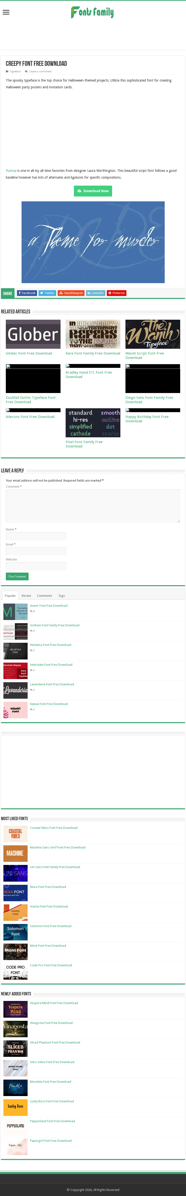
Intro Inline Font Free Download (52, 1062)
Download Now (96, 191)
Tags (61, 596)
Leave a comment (41, 71)
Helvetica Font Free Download (50, 645)
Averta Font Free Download (49, 906)
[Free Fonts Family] (93, 11)
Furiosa (11, 171)
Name (11, 529)
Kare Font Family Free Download (93, 353)
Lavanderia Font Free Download (52, 684)
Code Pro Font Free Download (51, 965)
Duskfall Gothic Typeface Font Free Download (31, 399)
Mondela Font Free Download (50, 1081)
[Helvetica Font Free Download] (15, 651)
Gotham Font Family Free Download (54, 625)
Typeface (15, 71)
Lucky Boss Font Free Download (52, 1101)
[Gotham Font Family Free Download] (15, 631)
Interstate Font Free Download (51, 664)
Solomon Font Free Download (50, 926)
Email (11, 544)
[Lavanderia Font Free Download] (15, 690)
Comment (14, 486)
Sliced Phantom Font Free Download (55, 1042)
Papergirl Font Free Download (51, 1141)
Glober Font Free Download (29, 353)
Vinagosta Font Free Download (51, 1023)
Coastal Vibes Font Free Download (54, 828)
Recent (26, 596)
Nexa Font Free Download (48, 887)
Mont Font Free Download (48, 945)
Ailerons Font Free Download (30, 417)
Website (11, 559)
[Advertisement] (93, 34)
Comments (44, 596)
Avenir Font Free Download (49, 605)
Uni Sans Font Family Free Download (55, 867)
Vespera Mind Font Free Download (54, 1003)
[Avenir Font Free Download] (15, 612)
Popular (10, 596)
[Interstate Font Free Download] (15, 671)
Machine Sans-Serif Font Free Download (57, 847)
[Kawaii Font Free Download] (15, 710)
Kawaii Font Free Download (49, 704)
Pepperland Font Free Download (52, 1121)
